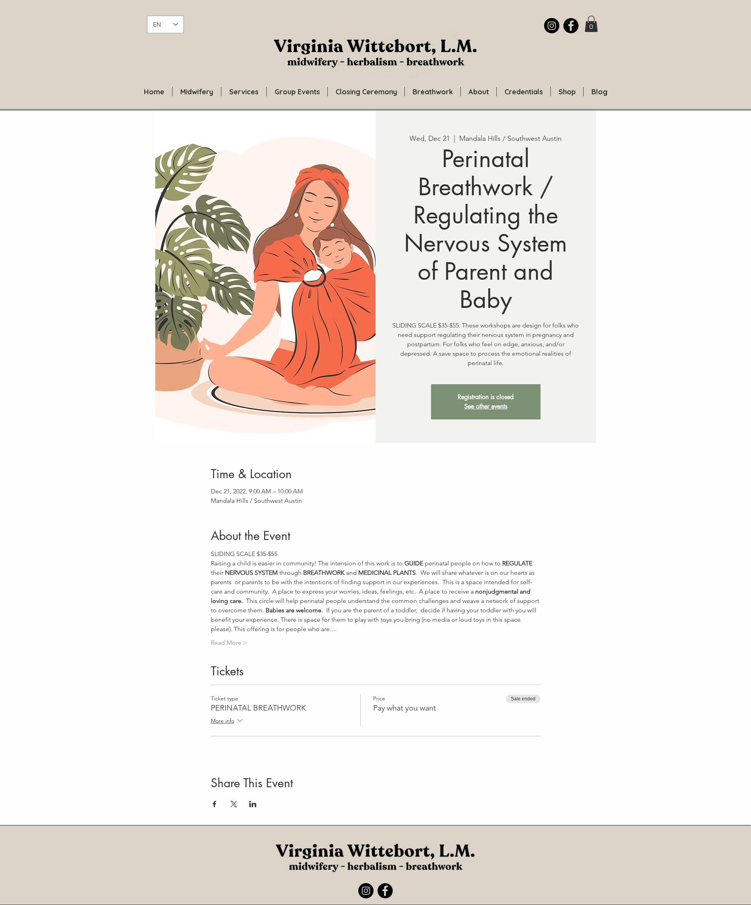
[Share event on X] (233, 804)
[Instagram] (551, 25)
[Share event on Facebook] (214, 804)
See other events (485, 406)
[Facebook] (571, 25)
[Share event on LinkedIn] (253, 804)
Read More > (229, 642)
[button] (591, 24)
